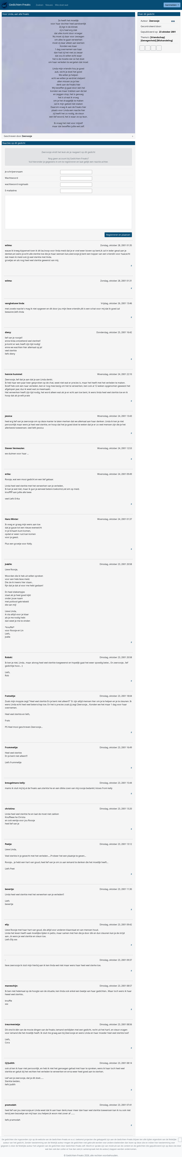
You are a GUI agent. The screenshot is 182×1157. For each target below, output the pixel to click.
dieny (8, 332)
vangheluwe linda (14, 303)
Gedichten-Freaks (19, 4)
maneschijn (11, 985)
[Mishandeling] (165, 40)
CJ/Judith (9, 1063)
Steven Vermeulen (14, 448)
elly (7, 924)
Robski (8, 657)
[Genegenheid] (148, 40)
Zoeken (39, 4)
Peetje (8, 844)
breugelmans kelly (15, 782)
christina (10, 808)
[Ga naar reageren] (147, 48)
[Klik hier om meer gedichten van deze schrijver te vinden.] (162, 26)
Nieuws (49, 4)
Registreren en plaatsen (118, 234)
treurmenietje (12, 1024)
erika (7, 474)
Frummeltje (11, 747)
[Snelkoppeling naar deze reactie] (131, 265)
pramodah (10, 1104)
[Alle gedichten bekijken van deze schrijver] (153, 48)
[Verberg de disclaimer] (180, 1140)
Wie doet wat (61, 4)
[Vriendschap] (157, 37)
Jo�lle (8, 564)
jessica (8, 416)
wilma (8, 245)
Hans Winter (11, 519)
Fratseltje (10, 695)
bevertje (9, 889)
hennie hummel (13, 374)
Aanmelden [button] (171, 4)
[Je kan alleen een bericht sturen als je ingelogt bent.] (159, 48)
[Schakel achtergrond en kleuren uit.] (132, 14)
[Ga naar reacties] (142, 48)
